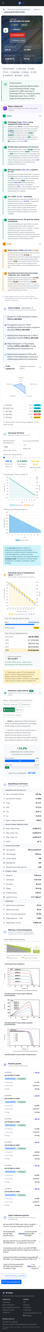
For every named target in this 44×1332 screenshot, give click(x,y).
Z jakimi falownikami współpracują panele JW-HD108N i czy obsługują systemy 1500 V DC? (20, 1258)
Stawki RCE (6, 1312)
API (24, 1302)
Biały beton (26, 704)
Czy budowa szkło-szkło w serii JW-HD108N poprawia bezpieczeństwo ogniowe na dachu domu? (20, 1250)
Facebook (28, 1315)
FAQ (27, 75)
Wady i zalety (22, 69)
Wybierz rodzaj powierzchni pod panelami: (18, 700)
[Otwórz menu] (3, 3)
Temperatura (9, 75)
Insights (32, 69)
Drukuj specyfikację (12, 1282)
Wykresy (26, 72)
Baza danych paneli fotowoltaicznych (19, 9)
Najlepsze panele (8, 1310)
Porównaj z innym (19, 40)
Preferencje (27, 1310)
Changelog (27, 1307)
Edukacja (26, 1305)
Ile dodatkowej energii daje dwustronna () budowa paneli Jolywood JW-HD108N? (20, 1233)
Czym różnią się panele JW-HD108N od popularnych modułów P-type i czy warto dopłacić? (21, 1266)
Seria (6, 72)
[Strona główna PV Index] (21, 3)
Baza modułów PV (8, 1305)
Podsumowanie (9, 69)
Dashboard (6, 1302)
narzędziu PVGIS (10, 559)
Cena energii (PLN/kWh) (31, 441)
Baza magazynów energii (11, 1307)
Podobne (19, 75)
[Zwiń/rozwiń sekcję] (40, 434)
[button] (40, 309)
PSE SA (15, 1322)
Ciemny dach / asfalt (13, 715)
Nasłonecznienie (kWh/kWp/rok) (9, 442)
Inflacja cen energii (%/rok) (12, 455)
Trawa (20, 710)
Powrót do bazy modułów (15, 1276)
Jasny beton (10, 710)
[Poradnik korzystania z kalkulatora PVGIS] (15, 450)
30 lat (34, 72)
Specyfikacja (16, 72)
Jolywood (36, 9)
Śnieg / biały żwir (12, 704)
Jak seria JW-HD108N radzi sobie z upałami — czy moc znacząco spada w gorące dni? (20, 1225)
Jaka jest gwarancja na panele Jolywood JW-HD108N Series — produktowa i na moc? (19, 1242)
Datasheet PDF (19, 35)
